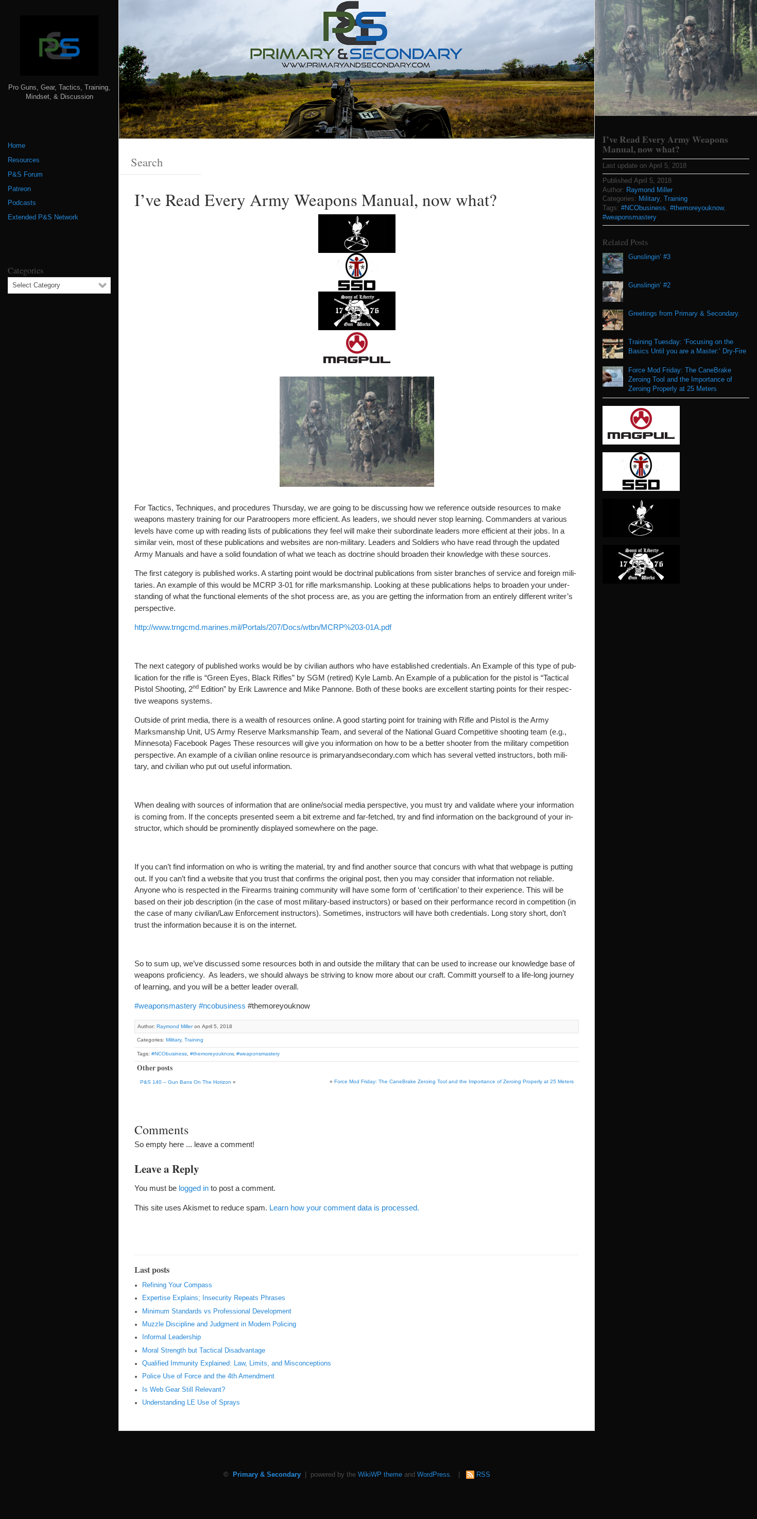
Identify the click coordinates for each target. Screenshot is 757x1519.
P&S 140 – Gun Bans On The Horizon (185, 1082)
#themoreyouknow (211, 1053)
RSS (483, 1474)
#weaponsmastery (165, 1005)
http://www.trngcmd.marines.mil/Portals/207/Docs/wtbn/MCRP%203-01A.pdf (262, 627)
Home (16, 145)
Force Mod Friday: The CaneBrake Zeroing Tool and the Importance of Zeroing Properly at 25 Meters (454, 1081)
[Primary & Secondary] (59, 49)
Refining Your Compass (177, 1285)
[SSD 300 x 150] (356, 271)
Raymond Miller (175, 1026)
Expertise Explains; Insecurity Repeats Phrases (213, 1298)
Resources (24, 160)
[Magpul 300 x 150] (356, 348)
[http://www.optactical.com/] (356, 232)
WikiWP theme (380, 1474)
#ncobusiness (222, 1005)
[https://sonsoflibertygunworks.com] (356, 309)
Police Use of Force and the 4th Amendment (208, 1376)
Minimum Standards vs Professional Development (216, 1311)
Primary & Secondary (267, 1474)
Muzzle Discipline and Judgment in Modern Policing (219, 1324)
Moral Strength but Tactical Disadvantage (203, 1350)
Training (193, 1040)
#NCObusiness (169, 1053)
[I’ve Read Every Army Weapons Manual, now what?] (676, 58)
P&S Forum (25, 174)
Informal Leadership (171, 1337)
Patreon (19, 189)
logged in (194, 1188)
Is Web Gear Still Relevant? (183, 1389)
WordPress (433, 1474)
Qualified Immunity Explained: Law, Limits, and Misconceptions (236, 1363)
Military (173, 1040)
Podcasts (22, 203)
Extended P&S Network (43, 217)
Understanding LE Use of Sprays (191, 1402)
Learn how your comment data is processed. (344, 1207)
